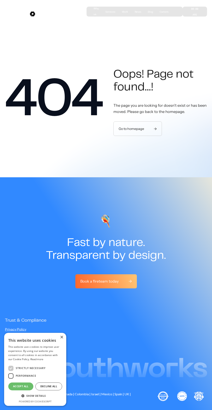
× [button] (61, 337)
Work (125, 12)
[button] (35, 396)
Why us (96, 12)
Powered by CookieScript (35, 401)
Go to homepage (138, 129)
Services (110, 12)
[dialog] (35, 369)
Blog (150, 12)
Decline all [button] (48, 386)
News (138, 12)
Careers (164, 12)
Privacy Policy (15, 329)
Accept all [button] (21, 386)
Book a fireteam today (106, 281)
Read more (36, 359)
